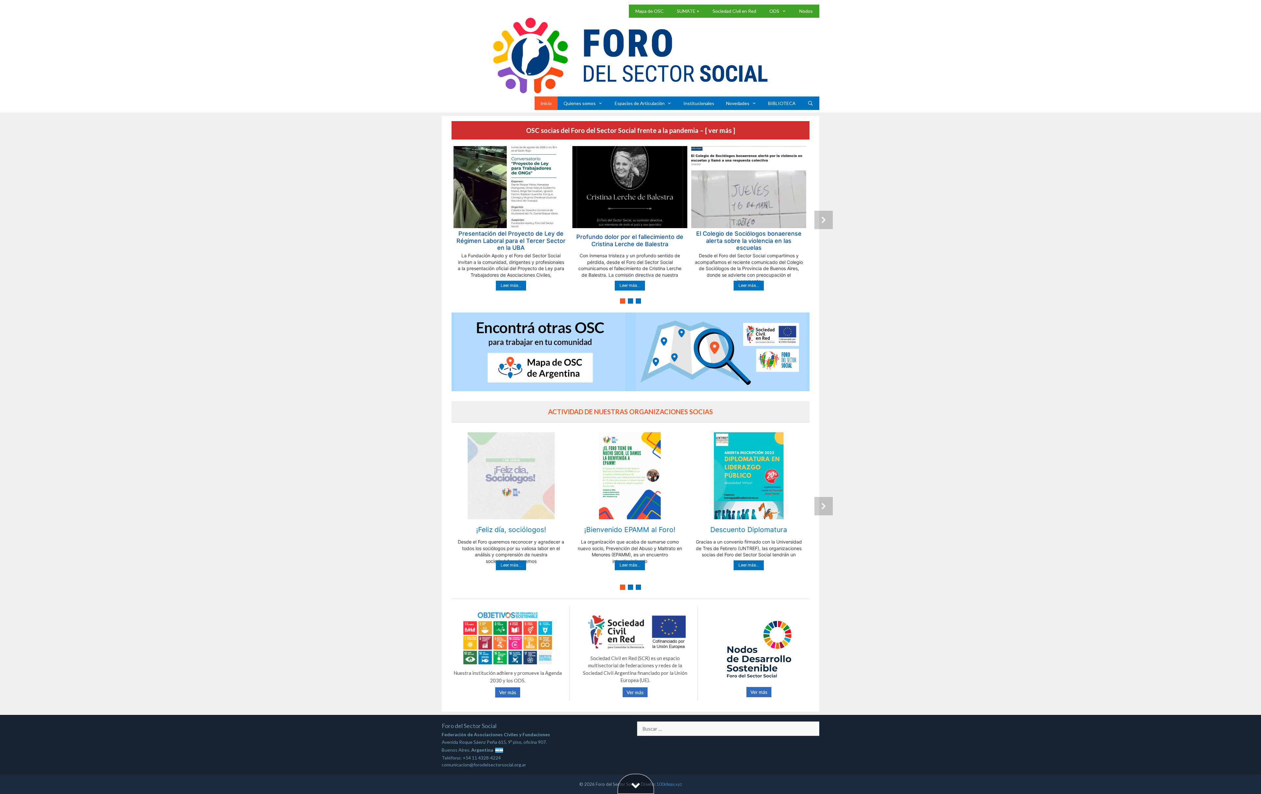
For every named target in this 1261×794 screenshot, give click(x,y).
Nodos (806, 11)
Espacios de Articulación (640, 103)
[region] (630, 225)
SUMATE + (688, 11)
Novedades (737, 103)
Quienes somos (580, 103)
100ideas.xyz (669, 784)
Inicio (546, 103)
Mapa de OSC (649, 11)
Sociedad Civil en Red (734, 11)
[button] (511, 220)
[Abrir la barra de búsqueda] (810, 103)
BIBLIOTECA (782, 103)
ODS (774, 11)
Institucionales (698, 103)
